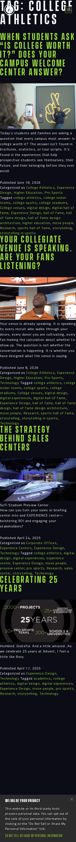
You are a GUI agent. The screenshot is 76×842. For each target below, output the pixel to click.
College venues (12, 207)
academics (42, 678)
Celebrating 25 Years (29, 584)
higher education (36, 222)
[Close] (71, 799)
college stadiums (53, 202)
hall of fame (53, 212)
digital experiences (15, 397)
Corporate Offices (41, 542)
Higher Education (28, 192)
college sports (25, 202)
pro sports (35, 568)
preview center (12, 568)
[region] (38, 818)
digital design (38, 207)
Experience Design (26, 212)
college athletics (27, 197)
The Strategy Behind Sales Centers (25, 438)
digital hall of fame (49, 397)
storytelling (62, 227)
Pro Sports (54, 192)
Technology (9, 382)
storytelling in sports (18, 232)
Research (7, 227)
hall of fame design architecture (40, 407)
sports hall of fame (34, 227)
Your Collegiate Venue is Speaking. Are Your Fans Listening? (36, 253)
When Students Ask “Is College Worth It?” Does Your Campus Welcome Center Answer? (38, 55)
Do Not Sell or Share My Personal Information (33, 836)
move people (63, 222)
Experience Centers (16, 547)
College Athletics (40, 187)
